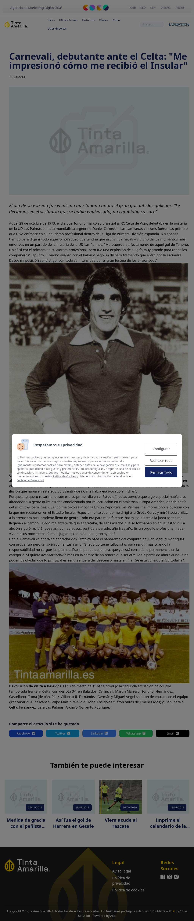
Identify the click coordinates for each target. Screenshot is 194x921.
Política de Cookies (64, 476)
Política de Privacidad (30, 480)
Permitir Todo (161, 472)
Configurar (161, 448)
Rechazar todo (161, 460)
